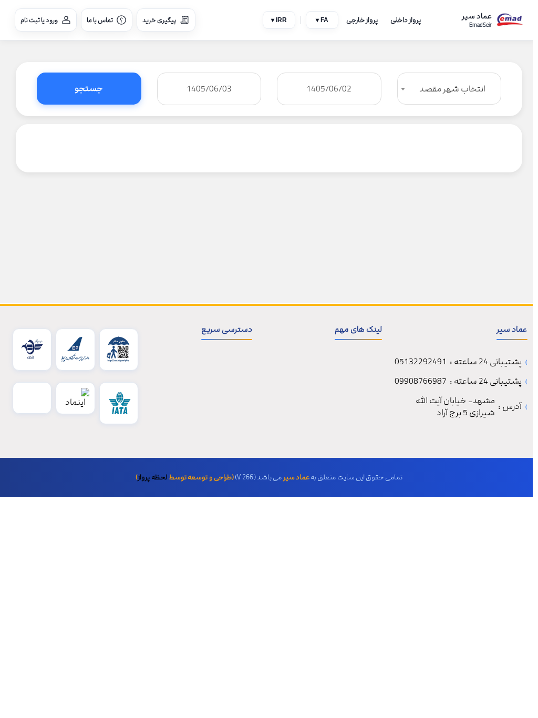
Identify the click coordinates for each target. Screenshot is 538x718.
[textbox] (449, 89)
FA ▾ (322, 20)
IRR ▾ (279, 20)
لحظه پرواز (152, 477)
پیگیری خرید (159, 20)
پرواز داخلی (405, 20)
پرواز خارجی (362, 20)
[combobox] (449, 89)
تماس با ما (100, 20)
